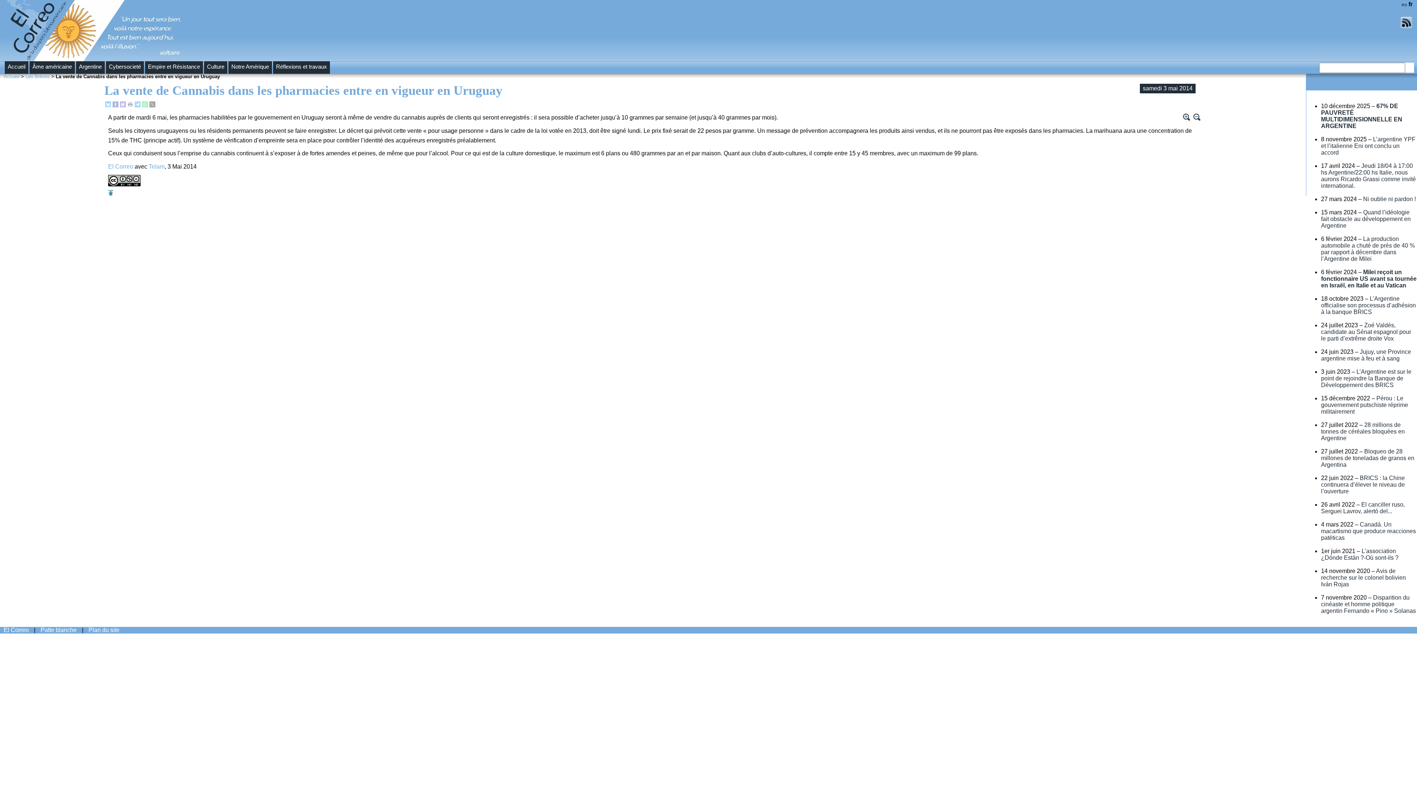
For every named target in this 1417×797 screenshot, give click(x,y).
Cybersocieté (125, 67)
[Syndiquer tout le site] (1406, 27)
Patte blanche (59, 630)
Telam (157, 166)
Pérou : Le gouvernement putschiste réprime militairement (1364, 405)
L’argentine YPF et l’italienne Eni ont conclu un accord (1368, 146)
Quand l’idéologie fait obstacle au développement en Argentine (1366, 219)
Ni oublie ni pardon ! (1389, 199)
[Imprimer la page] (130, 105)
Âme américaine (52, 67)
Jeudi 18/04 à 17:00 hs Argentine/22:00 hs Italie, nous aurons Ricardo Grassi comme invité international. (1368, 176)
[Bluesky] (108, 105)
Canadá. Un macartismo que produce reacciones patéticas (1368, 531)
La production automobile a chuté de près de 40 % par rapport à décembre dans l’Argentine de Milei (1368, 249)
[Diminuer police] (1197, 117)
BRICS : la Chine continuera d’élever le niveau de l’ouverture (1363, 484)
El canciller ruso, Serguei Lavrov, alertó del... (1363, 507)
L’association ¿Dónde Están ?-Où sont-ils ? (1360, 554)
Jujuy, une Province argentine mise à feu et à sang (1366, 355)
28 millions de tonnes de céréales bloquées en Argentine (1363, 431)
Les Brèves (37, 76)
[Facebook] (115, 105)
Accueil (16, 67)
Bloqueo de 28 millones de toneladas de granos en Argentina (1367, 458)
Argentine (90, 67)
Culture (215, 67)
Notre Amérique (250, 67)
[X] (152, 105)
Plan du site (104, 630)
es (1404, 4)
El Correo (120, 166)
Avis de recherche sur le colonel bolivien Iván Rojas (1363, 577)
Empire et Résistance (174, 67)
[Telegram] (138, 105)
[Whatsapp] (145, 105)
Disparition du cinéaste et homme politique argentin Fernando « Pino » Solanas (1368, 604)
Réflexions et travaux (301, 67)
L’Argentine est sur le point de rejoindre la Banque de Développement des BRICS (1366, 378)
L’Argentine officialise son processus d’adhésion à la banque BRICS (1368, 305)
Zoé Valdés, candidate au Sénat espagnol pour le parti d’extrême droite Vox (1366, 332)
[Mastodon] (123, 105)
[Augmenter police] (1186, 117)
